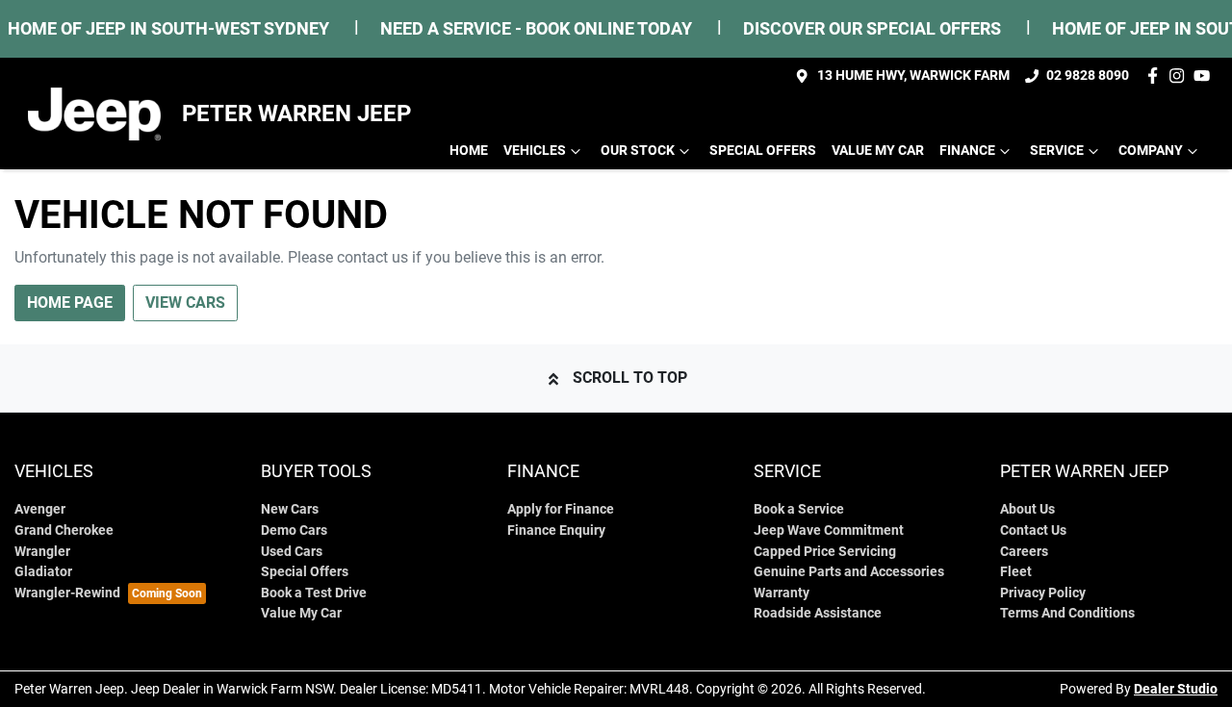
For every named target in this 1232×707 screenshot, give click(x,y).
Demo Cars (294, 530)
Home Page (70, 302)
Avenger (39, 509)
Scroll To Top (630, 377)
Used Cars (291, 551)
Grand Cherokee (64, 530)
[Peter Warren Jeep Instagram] (1180, 75)
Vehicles (534, 150)
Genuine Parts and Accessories (849, 572)
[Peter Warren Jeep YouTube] (1206, 75)
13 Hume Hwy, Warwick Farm (913, 75)
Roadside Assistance (818, 613)
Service (1057, 150)
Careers (1024, 551)
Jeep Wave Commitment (829, 530)
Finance (967, 150)
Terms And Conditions (1067, 613)
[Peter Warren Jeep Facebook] (1156, 75)
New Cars (290, 509)
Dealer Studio (1176, 688)
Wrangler (42, 551)
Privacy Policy (1043, 593)
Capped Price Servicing (825, 551)
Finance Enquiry (556, 530)
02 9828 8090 (1087, 75)
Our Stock (638, 150)
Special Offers (762, 150)
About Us (1027, 509)
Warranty (781, 593)
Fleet (1016, 572)
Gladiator (43, 572)
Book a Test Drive (314, 593)
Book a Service (799, 509)
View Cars (185, 302)
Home (468, 150)
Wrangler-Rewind (67, 593)
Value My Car (878, 150)
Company (1150, 150)
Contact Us (1033, 530)
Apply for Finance (560, 509)
